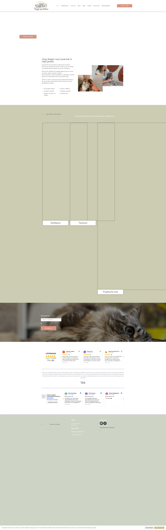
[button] (123, 357)
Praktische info (110, 292)
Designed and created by (107, 427)
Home (57, 5)
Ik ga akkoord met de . (51, 323)
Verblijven (55, 223)
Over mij (73, 5)
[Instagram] (105, 423)
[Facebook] (101, 423)
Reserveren (97, 5)
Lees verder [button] (64, 362)
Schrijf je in (49, 328)
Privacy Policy (57, 323)
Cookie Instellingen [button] (149, 527)
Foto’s (79, 5)
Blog (84, 5)
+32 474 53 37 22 (76, 434)
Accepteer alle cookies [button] (159, 527)
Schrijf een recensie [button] (52, 402)
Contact (89, 5)
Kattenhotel (64, 5)
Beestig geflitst (106, 5)
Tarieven (83, 223)
